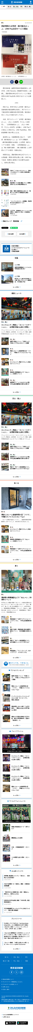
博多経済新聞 (16, 2)
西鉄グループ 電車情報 (11, 221)
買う (22, 6)
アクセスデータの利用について (10, 984)
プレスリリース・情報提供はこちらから (12, 981)
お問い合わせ (6, 986)
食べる (9, 6)
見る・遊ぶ (16, 6)
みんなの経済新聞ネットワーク (16, 1008)
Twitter (16, 972)
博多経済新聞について (8, 979)
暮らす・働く (28, 6)
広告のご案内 (6, 989)
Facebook (11, 972)
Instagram (21, 972)
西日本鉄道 (4, 31)
